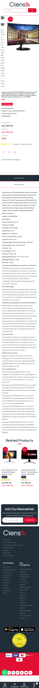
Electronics (23, 597)
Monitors (23, 584)
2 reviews (16, 144)
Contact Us (7, 582)
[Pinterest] (17, 673)
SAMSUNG (9, 108)
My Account (24, 686)
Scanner (22, 603)
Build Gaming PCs (25, 569)
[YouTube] (26, 673)
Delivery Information (9, 570)
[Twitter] (13, 673)
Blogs (5, 593)
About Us (6, 567)
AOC (4, 477)
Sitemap (6, 580)
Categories (15, 686)
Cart (35, 685)
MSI (23, 477)
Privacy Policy (7, 572)
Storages (23, 613)
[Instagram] (30, 673)
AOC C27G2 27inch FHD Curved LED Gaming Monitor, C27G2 (9, 472)
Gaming (22, 592)
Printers (22, 600)
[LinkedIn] (22, 673)
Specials (6, 588)
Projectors (23, 595)
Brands (5, 585)
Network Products (25, 610)
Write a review (26, 144)
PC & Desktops (24, 577)
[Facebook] (9, 673)
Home (5, 686)
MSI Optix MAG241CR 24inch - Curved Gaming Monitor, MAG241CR (29, 472)
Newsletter (6, 590)
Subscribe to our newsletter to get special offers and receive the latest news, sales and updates (20, 514)
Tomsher (18, 666)
